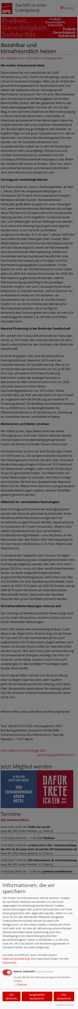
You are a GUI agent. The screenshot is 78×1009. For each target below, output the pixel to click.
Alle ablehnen (11, 996)
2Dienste (20, 984)
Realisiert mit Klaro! (65, 1004)
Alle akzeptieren (64, 996)
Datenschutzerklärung (16, 958)
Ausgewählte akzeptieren (37, 996)
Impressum (9, 962)
